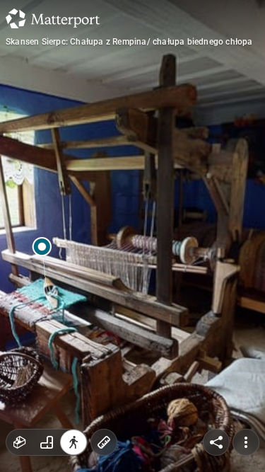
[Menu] (245, 442)
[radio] (19, 442)
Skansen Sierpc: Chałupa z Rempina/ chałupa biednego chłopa (129, 42)
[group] (47, 442)
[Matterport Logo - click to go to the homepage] (52, 18)
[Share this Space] (216, 442)
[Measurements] (103, 442)
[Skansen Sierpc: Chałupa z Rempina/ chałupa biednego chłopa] (132, 236)
